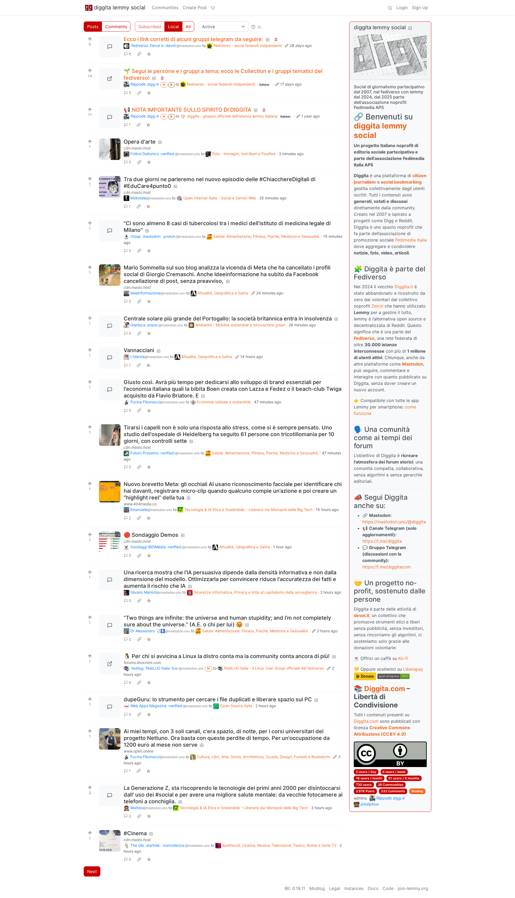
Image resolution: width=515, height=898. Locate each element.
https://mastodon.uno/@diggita (394, 521)
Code (387, 888)
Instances (353, 888)
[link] (139, 54)
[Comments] (109, 46)
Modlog (417, 791)
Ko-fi (403, 658)
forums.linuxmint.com (142, 662)
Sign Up (420, 7)
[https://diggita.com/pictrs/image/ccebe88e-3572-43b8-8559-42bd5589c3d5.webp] (109, 78)
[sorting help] (253, 26)
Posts (92, 26)
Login (402, 7)
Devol (377, 306)
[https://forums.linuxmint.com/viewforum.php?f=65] (109, 663)
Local (173, 26)
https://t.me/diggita (382, 541)
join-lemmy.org (413, 888)
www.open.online (138, 751)
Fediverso (364, 338)
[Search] (390, 7)
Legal (334, 888)
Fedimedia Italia (411, 240)
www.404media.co (140, 504)
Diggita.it (404, 286)
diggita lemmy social (119, 7)
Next (92, 871)
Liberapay (413, 669)
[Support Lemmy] (213, 7)
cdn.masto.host (137, 148)
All (188, 26)
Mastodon (412, 364)
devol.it (361, 615)
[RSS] (259, 26)
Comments (116, 26)
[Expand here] (109, 149)
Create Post (195, 7)
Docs (373, 888)
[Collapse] (410, 28)
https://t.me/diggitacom (386, 567)
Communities (165, 7)
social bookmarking (401, 182)
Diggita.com (384, 688)
